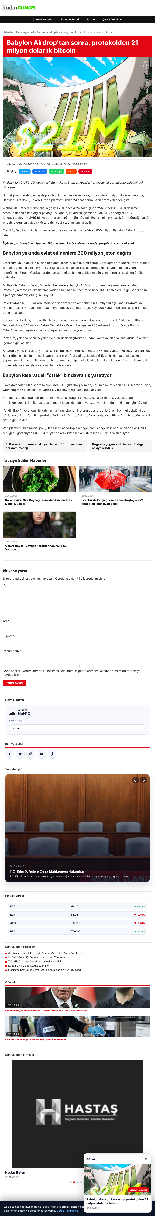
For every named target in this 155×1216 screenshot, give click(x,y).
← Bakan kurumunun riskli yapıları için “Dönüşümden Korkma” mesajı (43, 446)
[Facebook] (9, 754)
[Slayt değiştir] (71, 1182)
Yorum (9, 585)
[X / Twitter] (20, 754)
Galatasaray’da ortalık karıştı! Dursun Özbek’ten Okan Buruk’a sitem (47, 953)
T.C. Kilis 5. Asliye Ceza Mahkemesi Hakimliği (34, 961)
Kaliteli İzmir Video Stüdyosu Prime (28, 965)
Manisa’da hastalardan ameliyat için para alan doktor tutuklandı (44, 969)
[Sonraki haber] (143, 780)
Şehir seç (15, 720)
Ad (6, 621)
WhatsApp (56, 171)
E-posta (10, 636)
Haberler (8, 32)
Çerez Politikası (112, 19)
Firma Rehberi (70, 19)
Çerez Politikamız (67, 1210)
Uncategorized (25, 32)
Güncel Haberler (43, 19)
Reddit (71, 171)
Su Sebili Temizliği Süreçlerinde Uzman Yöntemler (37, 957)
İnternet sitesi (12, 651)
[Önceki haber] (135, 780)
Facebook (39, 171)
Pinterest (85, 171)
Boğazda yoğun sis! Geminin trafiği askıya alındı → (117, 446)
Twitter (24, 171)
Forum (91, 19)
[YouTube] (41, 754)
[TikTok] (52, 754)
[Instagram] (30, 754)
